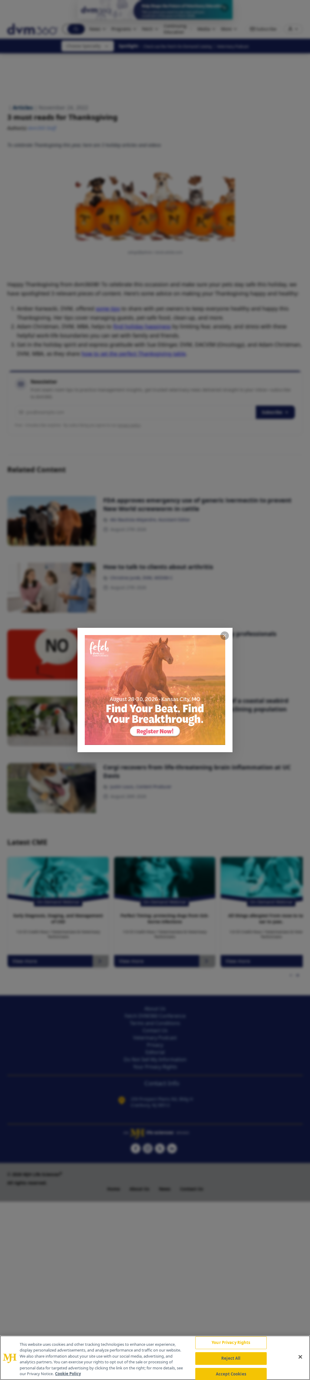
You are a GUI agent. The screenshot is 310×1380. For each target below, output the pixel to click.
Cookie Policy (68, 1373)
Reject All (230, 1358)
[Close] (300, 1357)
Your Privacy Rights (231, 1342)
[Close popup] (224, 635)
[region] (155, 1358)
